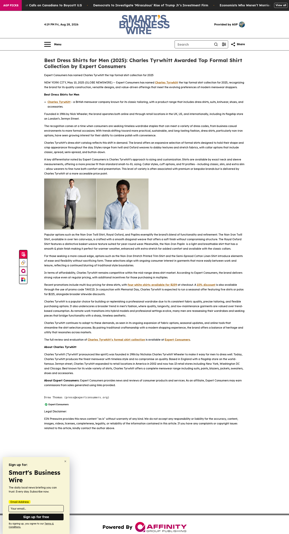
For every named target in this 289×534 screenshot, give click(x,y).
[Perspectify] (23, 263)
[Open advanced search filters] (224, 44)
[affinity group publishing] (23, 271)
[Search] (216, 44)
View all (281, 5)
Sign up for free (36, 517)
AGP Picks (10, 5)
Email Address (19, 502)
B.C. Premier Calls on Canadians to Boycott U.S (46, 5)
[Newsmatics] (23, 279)
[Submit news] (23, 254)
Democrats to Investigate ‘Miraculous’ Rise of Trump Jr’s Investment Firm (150, 5)
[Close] (65, 461)
